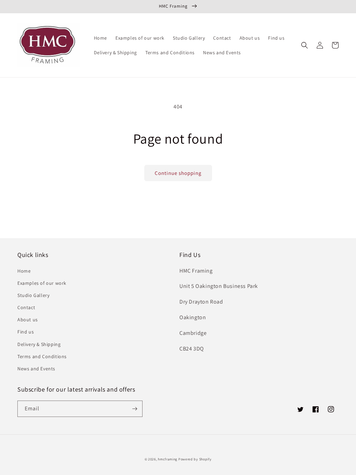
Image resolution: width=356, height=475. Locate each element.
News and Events (36, 368)
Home (24, 271)
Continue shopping (178, 173)
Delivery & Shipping (38, 344)
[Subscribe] (134, 409)
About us (27, 319)
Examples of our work (41, 283)
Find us (25, 332)
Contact (26, 307)
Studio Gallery (33, 295)
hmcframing (167, 459)
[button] (304, 45)
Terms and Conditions (42, 356)
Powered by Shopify (195, 459)
